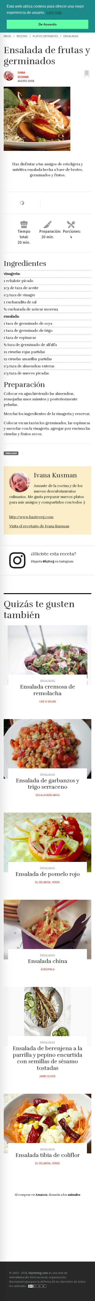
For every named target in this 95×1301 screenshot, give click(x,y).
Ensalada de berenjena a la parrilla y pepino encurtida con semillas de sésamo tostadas (47, 1058)
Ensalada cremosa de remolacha (47, 690)
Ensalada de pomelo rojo (47, 874)
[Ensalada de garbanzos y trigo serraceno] (47, 749)
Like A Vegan (47, 701)
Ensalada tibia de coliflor (47, 1155)
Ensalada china (47, 961)
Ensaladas (70, 36)
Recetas (22, 36)
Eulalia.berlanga (47, 795)
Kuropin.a (47, 969)
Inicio (7, 36)
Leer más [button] (54, 12)
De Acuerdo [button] (48, 24)
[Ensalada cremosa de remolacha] (47, 655)
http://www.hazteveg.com (31, 517)
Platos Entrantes (45, 36)
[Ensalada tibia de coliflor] (47, 1123)
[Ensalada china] (47, 929)
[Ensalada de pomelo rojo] (47, 842)
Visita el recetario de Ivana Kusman (39, 526)
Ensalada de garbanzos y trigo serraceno (47, 784)
